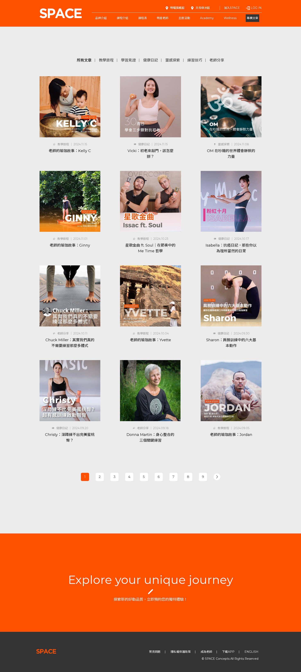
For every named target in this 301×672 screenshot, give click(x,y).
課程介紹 (122, 18)
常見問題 (155, 652)
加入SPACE (232, 8)
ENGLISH (251, 652)
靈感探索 (172, 60)
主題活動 (184, 18)
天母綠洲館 (203, 8)
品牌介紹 (101, 18)
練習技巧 (194, 60)
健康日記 (150, 60)
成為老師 (206, 652)
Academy (207, 18)
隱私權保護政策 (181, 652)
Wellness (230, 18)
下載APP (228, 652)
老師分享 (216, 60)
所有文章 (84, 60)
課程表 (142, 18)
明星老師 (162, 18)
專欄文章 (252, 18)
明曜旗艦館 (177, 8)
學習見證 (128, 60)
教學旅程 (106, 60)
